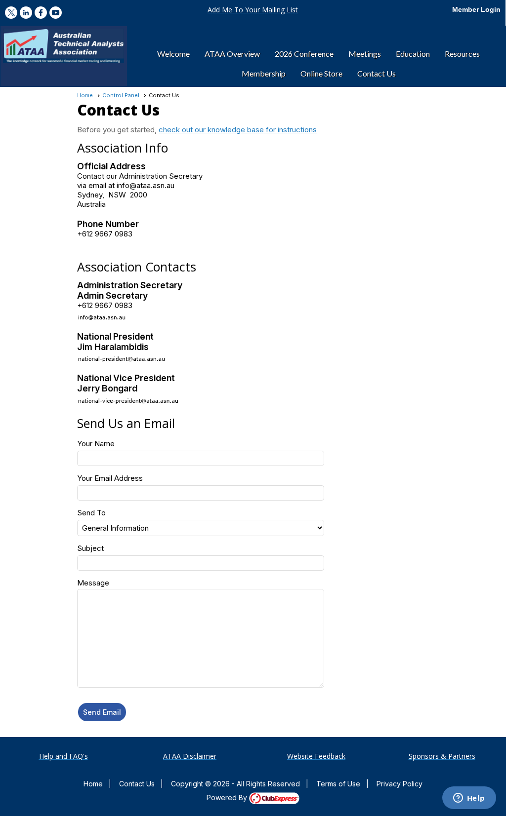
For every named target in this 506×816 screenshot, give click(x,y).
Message (93, 582)
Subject (90, 548)
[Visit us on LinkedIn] (26, 12)
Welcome (173, 53)
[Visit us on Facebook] (41, 12)
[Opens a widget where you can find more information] (469, 798)
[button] (253, 9)
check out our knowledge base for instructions (238, 129)
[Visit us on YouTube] (55, 12)
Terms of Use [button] (338, 783)
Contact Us (137, 783)
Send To (91, 512)
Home (85, 95)
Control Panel (120, 95)
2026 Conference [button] (304, 53)
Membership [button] (264, 73)
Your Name (96, 443)
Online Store (321, 73)
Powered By (228, 797)
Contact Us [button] (376, 73)
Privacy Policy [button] (399, 783)
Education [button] (413, 53)
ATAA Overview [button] (232, 53)
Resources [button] (462, 53)
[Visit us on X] (11, 12)
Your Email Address (110, 478)
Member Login (476, 9)
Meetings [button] (364, 53)
